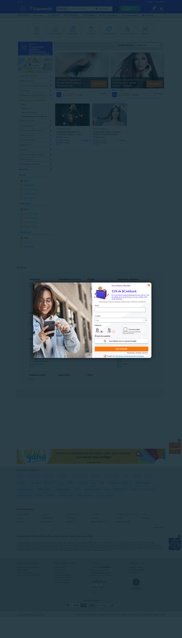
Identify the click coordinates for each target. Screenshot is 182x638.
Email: (97, 306)
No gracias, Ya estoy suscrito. (137, 353)
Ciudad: (98, 316)
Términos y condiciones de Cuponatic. (129, 356)
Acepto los (125, 356)
